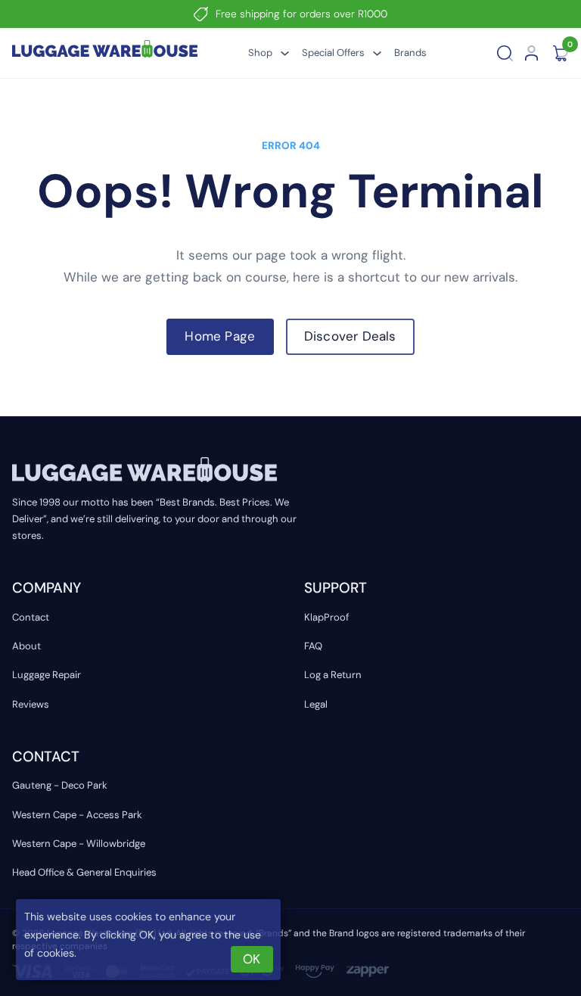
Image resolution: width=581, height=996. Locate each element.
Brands (410, 52)
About (26, 646)
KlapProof (326, 617)
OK (251, 959)
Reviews (30, 704)
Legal (316, 704)
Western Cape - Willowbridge (78, 843)
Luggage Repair (46, 674)
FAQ (313, 646)
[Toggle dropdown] (285, 53)
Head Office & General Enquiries (84, 872)
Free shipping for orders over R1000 (301, 13)
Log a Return (333, 674)
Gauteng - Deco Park (59, 785)
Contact (30, 617)
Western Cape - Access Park (77, 814)
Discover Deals (350, 336)
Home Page (220, 336)
